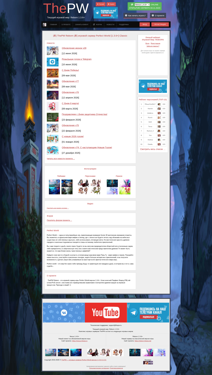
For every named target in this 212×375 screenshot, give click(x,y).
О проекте (159, 15)
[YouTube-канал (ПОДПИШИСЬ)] (106, 312)
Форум (98, 24)
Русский (101, 4)
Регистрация (160, 24)
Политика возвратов (116, 368)
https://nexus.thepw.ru (79, 341)
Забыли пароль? (153, 46)
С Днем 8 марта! (70, 103)
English (111, 4)
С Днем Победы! (70, 70)
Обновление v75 (70, 125)
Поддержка (124, 24)
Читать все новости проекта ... (61, 159)
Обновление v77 (70, 81)
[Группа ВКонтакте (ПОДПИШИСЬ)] (64, 312)
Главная (53, 24)
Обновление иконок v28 (74, 48)
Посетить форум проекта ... (59, 220)
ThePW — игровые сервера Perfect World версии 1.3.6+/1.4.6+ (83, 360)
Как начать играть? (136, 15)
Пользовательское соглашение (99, 368)
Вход (145, 24)
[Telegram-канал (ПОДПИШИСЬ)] (148, 312)
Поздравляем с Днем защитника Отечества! (84, 114)
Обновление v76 (70, 92)
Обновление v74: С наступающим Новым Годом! (87, 147)
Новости (110, 24)
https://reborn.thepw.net (143, 341)
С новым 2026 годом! (73, 136)
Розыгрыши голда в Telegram (77, 59)
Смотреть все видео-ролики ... (58, 208)
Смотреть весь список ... (152, 149)
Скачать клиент (81, 24)
